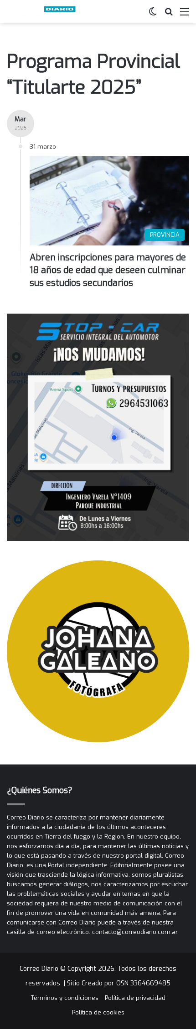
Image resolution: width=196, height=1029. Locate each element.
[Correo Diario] (43, 11)
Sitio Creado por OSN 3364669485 (118, 983)
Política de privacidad (135, 998)
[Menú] (184, 15)
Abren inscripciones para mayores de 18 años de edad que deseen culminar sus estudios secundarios (108, 270)
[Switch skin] (152, 15)
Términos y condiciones (64, 998)
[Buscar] (168, 15)
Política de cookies (98, 1012)
